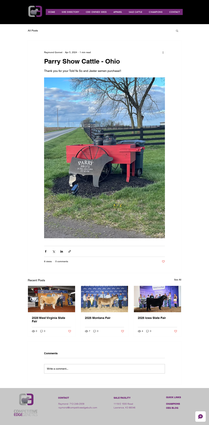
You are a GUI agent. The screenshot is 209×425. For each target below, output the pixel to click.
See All (177, 279)
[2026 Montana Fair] (104, 299)
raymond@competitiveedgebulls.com (77, 407)
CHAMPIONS (173, 404)
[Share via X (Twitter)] (53, 251)
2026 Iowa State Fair (152, 318)
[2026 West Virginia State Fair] (51, 299)
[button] (177, 30)
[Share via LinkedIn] (61, 251)
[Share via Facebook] (45, 251)
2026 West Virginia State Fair (48, 319)
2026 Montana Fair (98, 318)
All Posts (33, 30)
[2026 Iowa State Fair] (157, 299)
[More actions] (163, 52)
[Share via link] (69, 251)
